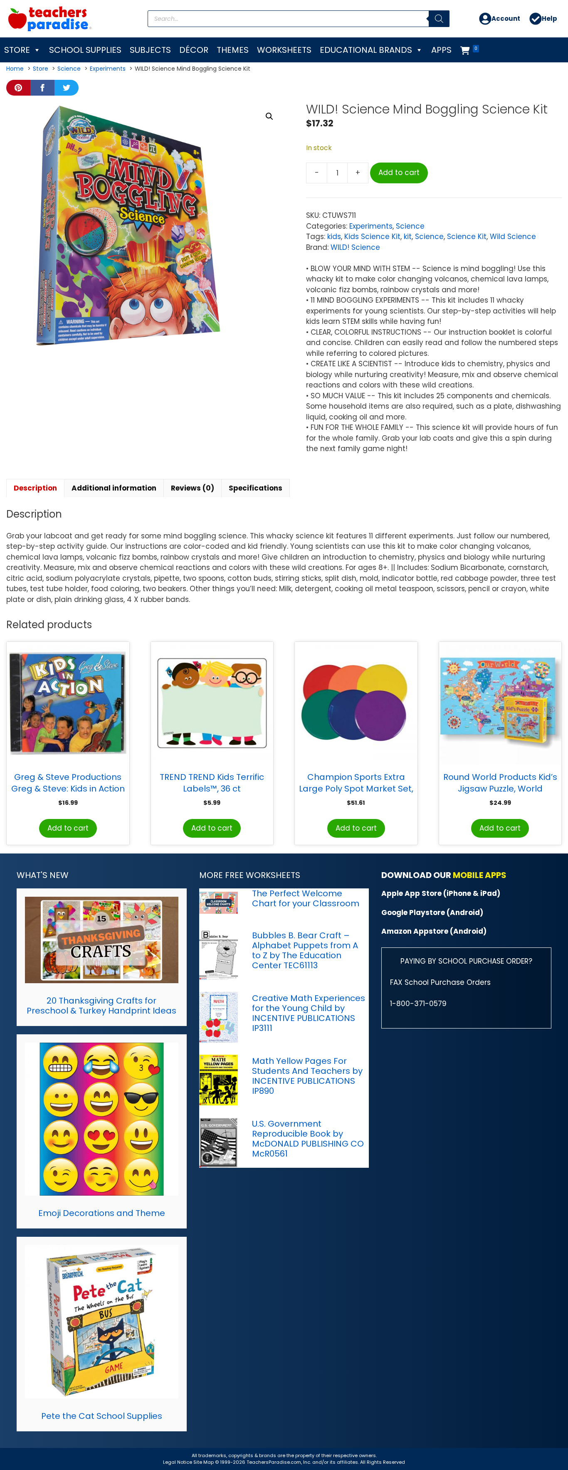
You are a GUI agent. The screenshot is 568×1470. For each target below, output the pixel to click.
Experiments (371, 226)
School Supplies (85, 50)
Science (410, 226)
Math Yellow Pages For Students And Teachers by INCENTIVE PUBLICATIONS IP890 (307, 1076)
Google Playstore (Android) (432, 913)
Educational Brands (366, 50)
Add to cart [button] (68, 828)
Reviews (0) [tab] (192, 488)
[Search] (439, 18)
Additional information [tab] (114, 488)
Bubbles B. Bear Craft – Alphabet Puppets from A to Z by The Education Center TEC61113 (305, 950)
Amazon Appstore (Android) (434, 931)
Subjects (150, 50)
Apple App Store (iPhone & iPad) (440, 893)
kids (334, 237)
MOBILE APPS (479, 875)
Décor (193, 50)
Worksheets (284, 50)
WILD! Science (355, 247)
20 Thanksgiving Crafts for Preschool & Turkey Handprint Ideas (101, 1005)
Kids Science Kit (372, 237)
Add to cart (399, 173)
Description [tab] (35, 488)
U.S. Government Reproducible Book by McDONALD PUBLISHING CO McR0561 (308, 1139)
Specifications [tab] (255, 488)
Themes (233, 50)
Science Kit (467, 237)
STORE (17, 50)
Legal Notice (177, 1462)
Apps (441, 50)
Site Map (204, 1462)
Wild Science (513, 237)
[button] (269, 116)
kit (408, 237)
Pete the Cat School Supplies (101, 1416)
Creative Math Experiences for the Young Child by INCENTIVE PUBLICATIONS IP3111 (308, 1013)
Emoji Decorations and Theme (101, 1213)
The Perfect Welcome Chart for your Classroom (305, 898)
